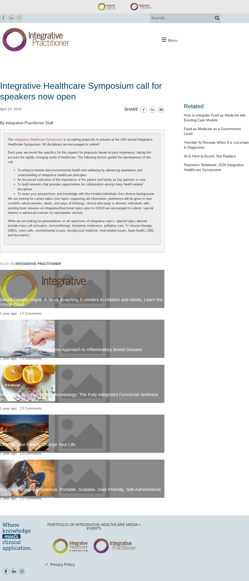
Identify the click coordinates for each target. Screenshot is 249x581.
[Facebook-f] (3, 18)
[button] (169, 39)
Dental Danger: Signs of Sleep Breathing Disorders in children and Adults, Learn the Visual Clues (81, 302)
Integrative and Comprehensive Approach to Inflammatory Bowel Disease (71, 349)
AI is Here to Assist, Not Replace (210, 156)
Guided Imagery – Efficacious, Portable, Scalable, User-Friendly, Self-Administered (80, 489)
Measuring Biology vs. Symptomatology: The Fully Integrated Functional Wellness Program (79, 397)
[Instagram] (19, 18)
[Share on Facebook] (144, 110)
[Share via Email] (161, 110)
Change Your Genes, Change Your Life (37, 444)
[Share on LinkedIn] (152, 110)
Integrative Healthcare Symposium (38, 139)
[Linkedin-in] (11, 18)
